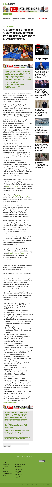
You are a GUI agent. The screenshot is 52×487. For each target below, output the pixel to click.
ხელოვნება (6, 20)
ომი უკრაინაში (18, 469)
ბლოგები (24, 20)
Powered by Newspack (14, 484)
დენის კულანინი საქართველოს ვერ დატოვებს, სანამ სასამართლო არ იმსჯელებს (41, 147)
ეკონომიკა (23, 18)
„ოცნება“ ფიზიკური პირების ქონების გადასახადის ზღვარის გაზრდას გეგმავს (42, 74)
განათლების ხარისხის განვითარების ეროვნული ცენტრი (15, 444)
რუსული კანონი (6, 446)
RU (40, 20)
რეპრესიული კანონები (18, 472)
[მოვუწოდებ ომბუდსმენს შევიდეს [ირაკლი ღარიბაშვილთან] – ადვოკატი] (42, 104)
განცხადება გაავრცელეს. (14, 186)
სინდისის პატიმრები (20, 464)
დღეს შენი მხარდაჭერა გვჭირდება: (15, 430)
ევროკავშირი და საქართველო (19, 475)
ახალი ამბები (6, 18)
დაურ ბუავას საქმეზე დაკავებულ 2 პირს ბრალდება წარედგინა (42, 164)
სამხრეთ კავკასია (15, 20)
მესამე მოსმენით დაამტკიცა (21, 196)
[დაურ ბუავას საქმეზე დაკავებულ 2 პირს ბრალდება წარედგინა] (42, 157)
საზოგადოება (15, 18)
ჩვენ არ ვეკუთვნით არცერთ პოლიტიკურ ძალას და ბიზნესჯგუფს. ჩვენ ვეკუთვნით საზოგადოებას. (16, 425)
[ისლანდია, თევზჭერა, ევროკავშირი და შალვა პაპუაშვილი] (42, 122)
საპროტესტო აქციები (18, 467)
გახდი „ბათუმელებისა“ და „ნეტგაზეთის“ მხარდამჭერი (17, 432)
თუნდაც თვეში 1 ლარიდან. (20, 433)
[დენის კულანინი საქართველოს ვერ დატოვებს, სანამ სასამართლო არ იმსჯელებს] (42, 139)
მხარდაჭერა (7, 14)
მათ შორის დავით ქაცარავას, (17, 253)
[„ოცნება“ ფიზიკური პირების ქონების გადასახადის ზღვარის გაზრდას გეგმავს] (42, 66)
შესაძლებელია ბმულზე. (10, 402)
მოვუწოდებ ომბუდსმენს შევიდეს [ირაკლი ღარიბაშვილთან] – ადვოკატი (41, 112)
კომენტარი (31, 18)
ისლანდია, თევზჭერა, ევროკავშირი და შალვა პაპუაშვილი (41, 129)
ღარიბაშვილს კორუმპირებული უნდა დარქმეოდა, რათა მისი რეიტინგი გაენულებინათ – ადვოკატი (42, 93)
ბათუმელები (42, 18)
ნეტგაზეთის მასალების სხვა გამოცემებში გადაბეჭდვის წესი (35, 484)
